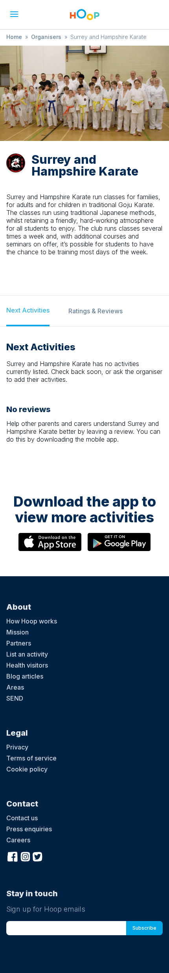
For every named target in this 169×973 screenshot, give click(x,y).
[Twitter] (37, 856)
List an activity (27, 654)
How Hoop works (31, 621)
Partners (18, 643)
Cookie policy (27, 769)
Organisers (46, 36)
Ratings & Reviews (95, 311)
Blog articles (24, 676)
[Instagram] (25, 856)
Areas (15, 687)
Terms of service (31, 758)
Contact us (22, 818)
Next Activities (28, 310)
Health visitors (27, 665)
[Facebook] (12, 856)
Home (14, 36)
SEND (14, 698)
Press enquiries (29, 829)
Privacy (17, 747)
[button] (14, 14)
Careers (18, 840)
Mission (17, 632)
